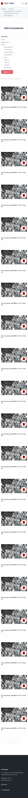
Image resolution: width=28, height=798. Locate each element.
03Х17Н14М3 (8, 49)
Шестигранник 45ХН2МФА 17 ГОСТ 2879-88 (13, 369)
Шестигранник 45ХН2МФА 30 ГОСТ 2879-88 (13, 729)
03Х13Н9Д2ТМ (8, 47)
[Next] (17, 741)
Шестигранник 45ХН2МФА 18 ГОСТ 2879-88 (13, 402)
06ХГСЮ (6, 62)
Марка (3, 44)
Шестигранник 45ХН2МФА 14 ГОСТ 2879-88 (13, 271)
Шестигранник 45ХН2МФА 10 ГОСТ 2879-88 (13, 140)
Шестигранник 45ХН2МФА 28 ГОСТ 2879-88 (13, 696)
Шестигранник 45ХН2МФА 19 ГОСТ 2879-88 (13, 434)
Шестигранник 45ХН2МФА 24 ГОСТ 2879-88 (13, 565)
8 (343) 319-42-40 (6, 780)
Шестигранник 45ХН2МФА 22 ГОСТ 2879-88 (13, 532)
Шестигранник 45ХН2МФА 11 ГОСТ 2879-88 (13, 173)
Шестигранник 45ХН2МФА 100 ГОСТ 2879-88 (14, 107)
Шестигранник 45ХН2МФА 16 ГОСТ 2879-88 (13, 336)
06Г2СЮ (6, 60)
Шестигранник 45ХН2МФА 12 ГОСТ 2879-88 (13, 206)
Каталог (4, 784)
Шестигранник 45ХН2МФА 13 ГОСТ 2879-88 (13, 238)
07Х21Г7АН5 (7, 67)
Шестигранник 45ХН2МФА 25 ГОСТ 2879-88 (13, 598)
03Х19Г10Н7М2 (8, 52)
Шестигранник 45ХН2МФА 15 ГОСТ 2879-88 (13, 304)
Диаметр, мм (5, 42)
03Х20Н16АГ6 (8, 55)
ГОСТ (2, 39)
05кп (5, 57)
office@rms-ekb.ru (6, 778)
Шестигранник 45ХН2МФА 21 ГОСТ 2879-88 (13, 500)
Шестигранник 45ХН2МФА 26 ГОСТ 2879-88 (13, 630)
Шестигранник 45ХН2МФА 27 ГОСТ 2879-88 (13, 663)
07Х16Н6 (6, 65)
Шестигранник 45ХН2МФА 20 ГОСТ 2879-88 (13, 467)
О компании (5, 790)
